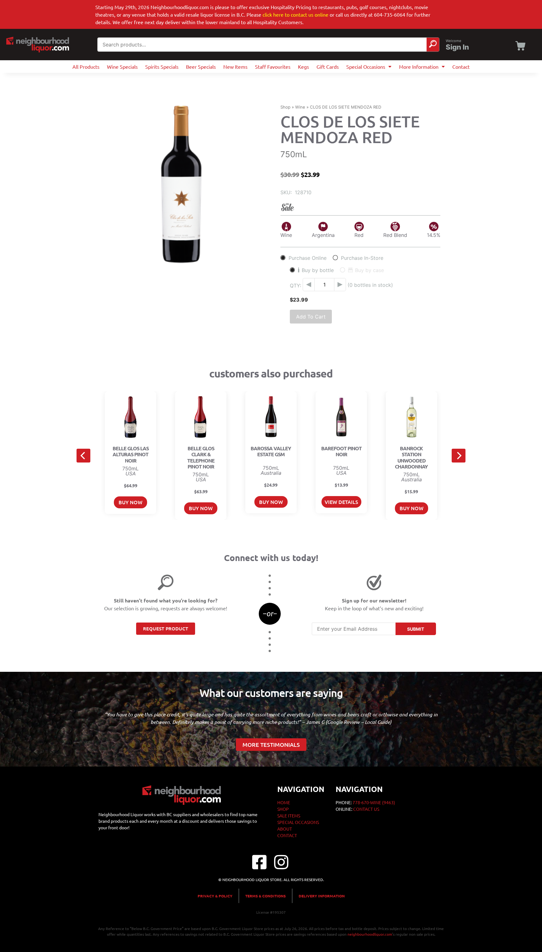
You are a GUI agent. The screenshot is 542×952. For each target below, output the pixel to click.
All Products (85, 66)
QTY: (295, 285)
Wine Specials (122, 66)
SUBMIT (415, 629)
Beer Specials (201, 66)
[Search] (433, 44)
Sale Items (288, 815)
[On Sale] (360, 207)
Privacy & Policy (215, 895)
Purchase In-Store (362, 257)
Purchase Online (308, 257)
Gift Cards (327, 66)
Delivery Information (322, 895)
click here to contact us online (295, 14)
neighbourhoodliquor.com (370, 934)
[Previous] (83, 456)
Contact (461, 66)
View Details (341, 501)
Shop (285, 107)
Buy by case (369, 270)
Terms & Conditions (265, 895)
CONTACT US (366, 809)
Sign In (457, 47)
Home (283, 802)
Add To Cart (311, 316)
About (284, 829)
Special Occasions (365, 66)
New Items (235, 66)
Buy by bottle (318, 270)
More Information (418, 66)
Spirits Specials (161, 66)
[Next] (458, 456)
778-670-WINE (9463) (374, 802)
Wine (300, 107)
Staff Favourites (272, 66)
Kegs (303, 66)
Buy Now (130, 502)
